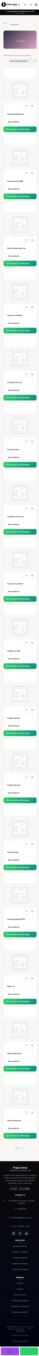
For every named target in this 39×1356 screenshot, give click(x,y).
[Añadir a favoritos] (26, 106)
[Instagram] (13, 1233)
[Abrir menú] (36, 4)
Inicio (5, 23)
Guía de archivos (20, 1295)
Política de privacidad (20, 1341)
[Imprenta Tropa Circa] (9, 4)
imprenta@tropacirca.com (21, 1218)
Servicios (20, 1289)
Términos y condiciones (20, 1306)
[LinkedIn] (26, 1233)
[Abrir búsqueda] (25, 4)
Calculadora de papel (20, 1269)
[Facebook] (20, 1233)
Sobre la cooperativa (20, 1312)
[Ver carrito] (30, 4)
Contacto (20, 1283)
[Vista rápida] (32, 106)
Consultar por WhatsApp (19, 129)
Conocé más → (20, 13)
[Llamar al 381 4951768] (20, 4)
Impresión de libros (20, 1246)
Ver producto (13, 122)
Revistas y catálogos (20, 1252)
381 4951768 (21, 1209)
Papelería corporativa (20, 1264)
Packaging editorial (20, 1258)
